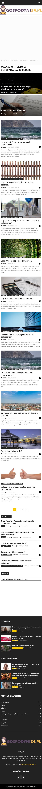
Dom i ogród (5, 702)
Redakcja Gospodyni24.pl (13, 526)
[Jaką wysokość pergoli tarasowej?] (21, 248)
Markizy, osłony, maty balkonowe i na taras (15, 714)
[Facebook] (19, 777)
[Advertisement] (21, 36)
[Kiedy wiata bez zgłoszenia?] (21, 111)
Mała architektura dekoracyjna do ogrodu (12, 83)
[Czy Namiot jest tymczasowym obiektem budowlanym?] (21, 89)
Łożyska (3, 723)
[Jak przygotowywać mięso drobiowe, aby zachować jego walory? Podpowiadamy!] (6, 676)
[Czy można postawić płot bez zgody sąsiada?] (21, 170)
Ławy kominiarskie (6, 546)
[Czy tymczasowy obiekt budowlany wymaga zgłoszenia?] (21, 208)
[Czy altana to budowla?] (21, 439)
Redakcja (4, 92)
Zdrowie (4, 537)
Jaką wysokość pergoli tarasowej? (16, 261)
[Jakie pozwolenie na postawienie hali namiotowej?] (21, 474)
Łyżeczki (3, 717)
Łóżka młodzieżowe (6, 554)
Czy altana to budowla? (11, 451)
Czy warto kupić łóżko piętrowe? (13, 552)
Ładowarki (4, 720)
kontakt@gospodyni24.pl (28, 764)
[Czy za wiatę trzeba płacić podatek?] (21, 286)
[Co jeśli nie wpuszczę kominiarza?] (6, 648)
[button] (39, 2)
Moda (3, 711)
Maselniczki (4, 725)
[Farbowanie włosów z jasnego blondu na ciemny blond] (6, 685)
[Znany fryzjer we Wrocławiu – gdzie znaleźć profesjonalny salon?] (6, 629)
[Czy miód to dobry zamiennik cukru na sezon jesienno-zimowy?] (6, 638)
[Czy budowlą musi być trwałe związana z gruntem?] (21, 400)
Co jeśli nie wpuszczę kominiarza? (13, 543)
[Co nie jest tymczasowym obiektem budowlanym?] (21, 360)
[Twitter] (23, 777)
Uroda (3, 526)
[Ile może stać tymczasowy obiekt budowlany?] (21, 130)
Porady (14, 677)
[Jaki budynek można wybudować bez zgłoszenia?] (21, 322)
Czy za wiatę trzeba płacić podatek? (17, 298)
